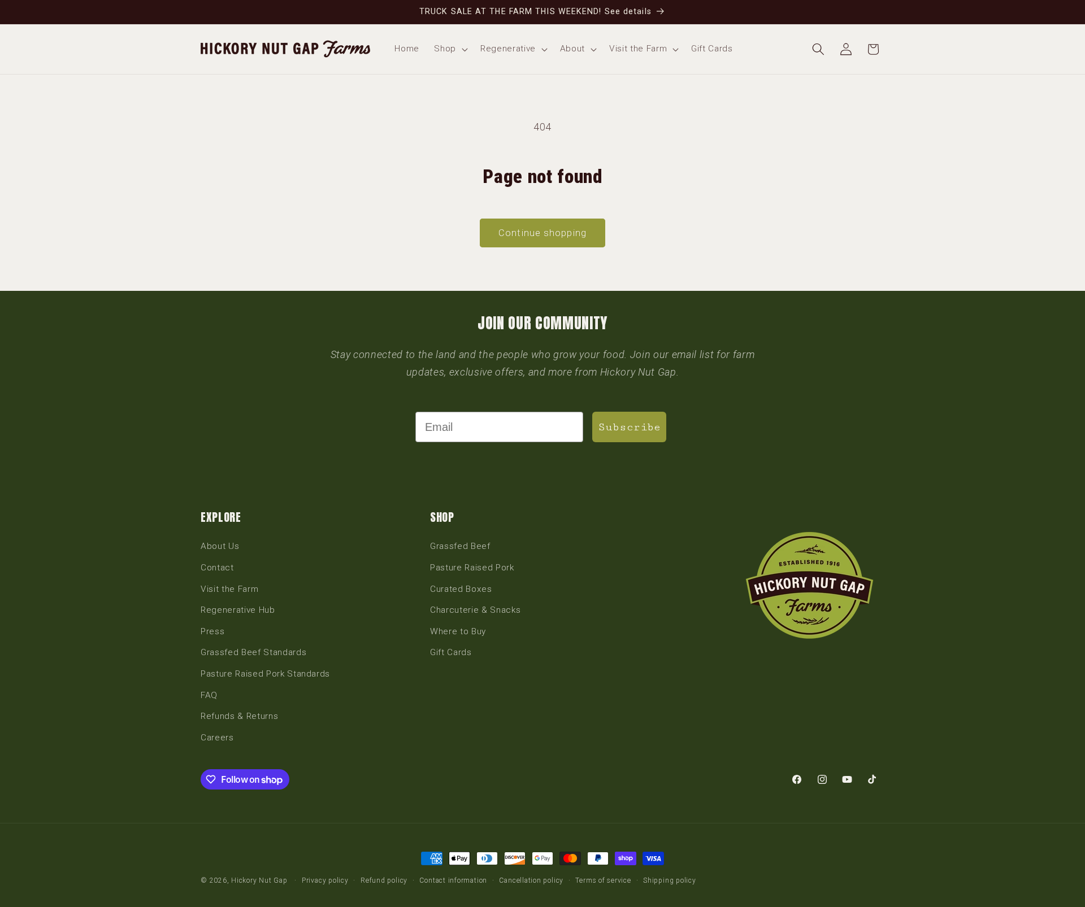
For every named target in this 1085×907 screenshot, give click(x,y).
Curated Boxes (461, 589)
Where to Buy (458, 631)
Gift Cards (451, 652)
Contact (217, 567)
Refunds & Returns (239, 716)
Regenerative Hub (238, 610)
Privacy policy (325, 880)
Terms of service (603, 880)
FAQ (209, 695)
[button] (450, 49)
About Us (220, 546)
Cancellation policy (531, 880)
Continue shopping (542, 233)
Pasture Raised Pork (472, 567)
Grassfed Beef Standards (253, 652)
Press (212, 631)
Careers (217, 737)
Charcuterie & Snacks (475, 610)
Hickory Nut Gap (259, 880)
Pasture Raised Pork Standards (265, 674)
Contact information (453, 880)
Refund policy (384, 880)
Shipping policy (669, 880)
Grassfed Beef (460, 546)
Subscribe (629, 427)
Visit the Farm (229, 589)
